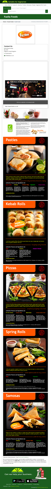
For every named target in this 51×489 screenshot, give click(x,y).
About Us (10, 5)
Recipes (34, 5)
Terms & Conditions (28, 484)
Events (44, 5)
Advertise (20, 5)
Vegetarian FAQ (39, 5)
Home (6, 5)
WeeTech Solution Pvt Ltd (42, 487)
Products (24, 5)
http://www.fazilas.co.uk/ (11, 106)
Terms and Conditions (23, 457)
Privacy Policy (36, 484)
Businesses (29, 5)
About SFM (8, 484)
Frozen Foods (10, 21)
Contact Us (15, 5)
